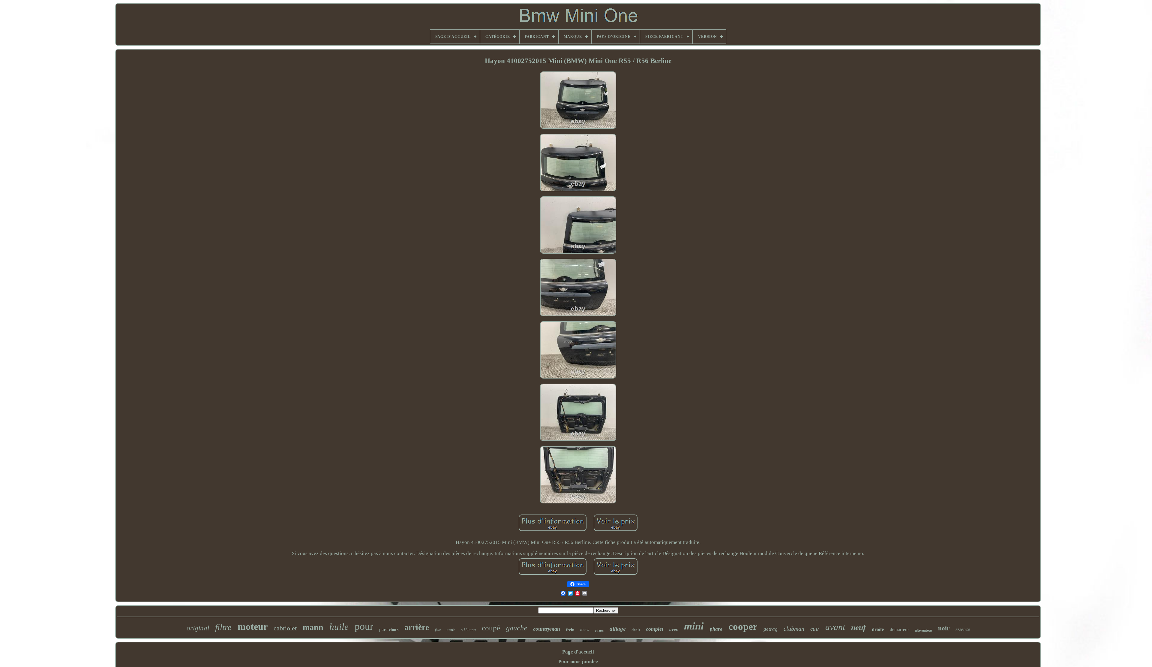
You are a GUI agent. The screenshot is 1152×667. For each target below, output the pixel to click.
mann (313, 627)
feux (438, 630)
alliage (618, 629)
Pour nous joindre (578, 661)
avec (673, 629)
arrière (416, 627)
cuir (814, 629)
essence (963, 629)
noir (944, 628)
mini (694, 626)
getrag (771, 629)
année (451, 629)
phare (716, 629)
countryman (546, 629)
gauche (516, 628)
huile (339, 626)
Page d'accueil (578, 652)
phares (599, 630)
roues (584, 629)
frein (570, 629)
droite (878, 629)
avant (835, 627)
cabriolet (285, 628)
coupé (491, 628)
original (198, 628)
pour (364, 626)
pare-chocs (388, 629)
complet (654, 629)
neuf (858, 627)
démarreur (899, 629)
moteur (253, 626)
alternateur (923, 630)
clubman (794, 628)
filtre (223, 627)
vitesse (468, 630)
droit (636, 629)
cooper (743, 626)
